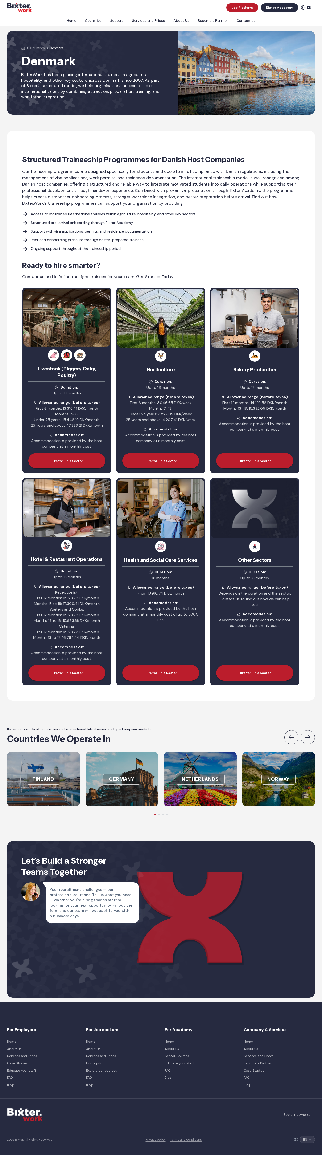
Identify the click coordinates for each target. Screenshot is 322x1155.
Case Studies (17, 1063)
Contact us (246, 20)
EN (309, 7)
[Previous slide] (291, 737)
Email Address (260, 846)
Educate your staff (21, 1070)
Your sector (258, 893)
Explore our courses (101, 1070)
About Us (181, 20)
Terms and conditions (186, 1140)
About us (172, 1049)
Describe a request (202, 916)
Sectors (117, 20)
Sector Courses (177, 1056)
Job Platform (242, 7)
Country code (198, 869)
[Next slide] (308, 737)
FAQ (10, 1077)
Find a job (93, 1063)
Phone (253, 869)
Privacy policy (156, 1140)
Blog (10, 1085)
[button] (155, 814)
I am (189, 893)
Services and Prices (148, 20)
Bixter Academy (279, 7)
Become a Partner (213, 20)
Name (191, 846)
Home (71, 20)
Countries (93, 20)
